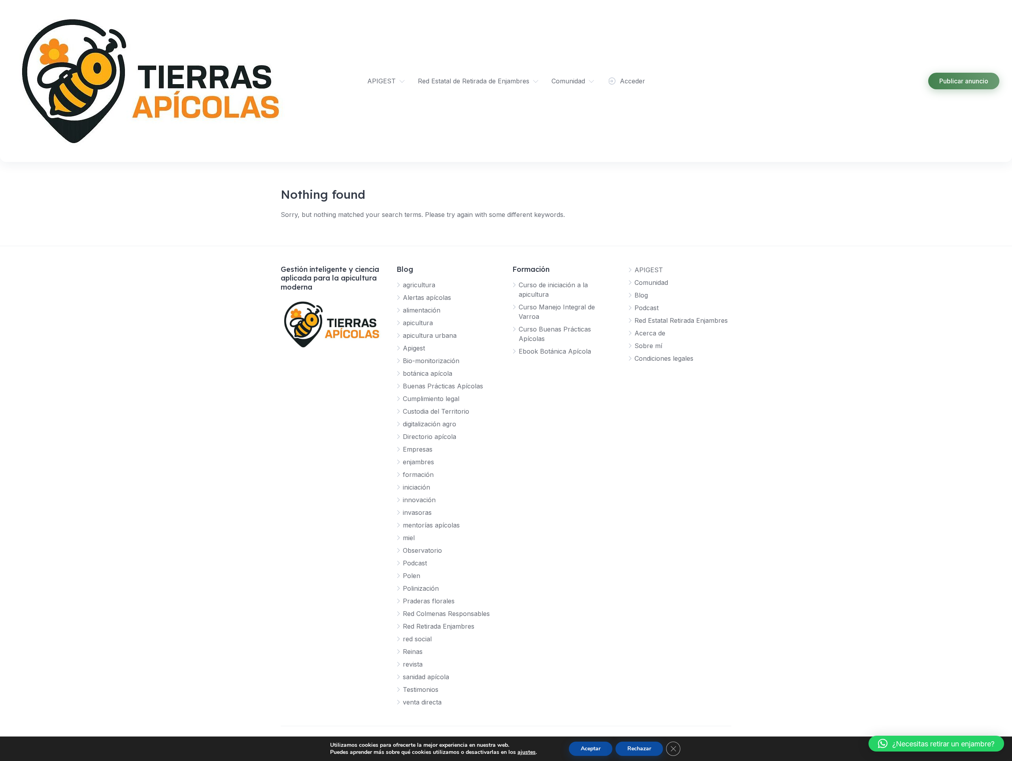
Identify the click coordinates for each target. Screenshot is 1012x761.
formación (418, 474)
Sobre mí (648, 346)
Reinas (413, 652)
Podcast (415, 563)
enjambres (418, 462)
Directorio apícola (429, 437)
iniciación (416, 487)
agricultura (419, 285)
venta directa (422, 702)
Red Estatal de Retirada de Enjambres (473, 81)
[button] (936, 744)
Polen (411, 576)
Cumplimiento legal (431, 399)
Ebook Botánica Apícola (555, 351)
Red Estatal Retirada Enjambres (681, 320)
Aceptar (590, 748)
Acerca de (649, 333)
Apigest (414, 348)
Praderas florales (429, 601)
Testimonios (420, 689)
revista (413, 664)
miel (409, 538)
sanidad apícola (426, 677)
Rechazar (639, 748)
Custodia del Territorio (436, 411)
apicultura (418, 323)
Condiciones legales (663, 358)
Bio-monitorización (431, 361)
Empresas (417, 449)
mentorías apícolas (431, 525)
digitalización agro (429, 424)
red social (417, 639)
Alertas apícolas (427, 297)
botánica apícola (427, 373)
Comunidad (568, 81)
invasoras (417, 512)
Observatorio (422, 550)
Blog (641, 295)
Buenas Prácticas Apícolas (443, 386)
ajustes (526, 752)
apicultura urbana (430, 335)
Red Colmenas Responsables (446, 614)
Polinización (421, 588)
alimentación (421, 310)
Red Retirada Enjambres (438, 626)
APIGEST (381, 81)
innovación (419, 500)
